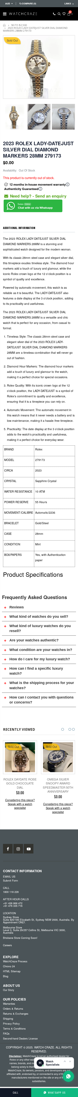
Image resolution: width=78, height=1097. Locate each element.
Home (4, 25)
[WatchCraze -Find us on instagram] (18, 848)
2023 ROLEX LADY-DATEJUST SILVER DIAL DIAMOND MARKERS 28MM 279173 (38, 149)
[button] (62, 729)
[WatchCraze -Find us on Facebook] (8, 848)
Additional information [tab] (19, 228)
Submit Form (10, 880)
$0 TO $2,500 (19, 25)
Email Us (9, 876)
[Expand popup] (65, 1061)
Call (16, 1092)
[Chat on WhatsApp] (68, 1076)
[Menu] (4, 14)
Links (67, 3)
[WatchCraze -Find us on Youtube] (28, 848)
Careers (7, 945)
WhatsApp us (57, 1092)
